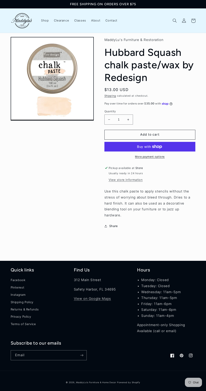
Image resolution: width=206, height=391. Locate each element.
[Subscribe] (81, 355)
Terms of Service (23, 324)
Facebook (18, 280)
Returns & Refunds (25, 309)
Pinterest (17, 287)
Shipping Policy (22, 302)
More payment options (150, 156)
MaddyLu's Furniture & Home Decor (96, 382)
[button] (174, 20)
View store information (126, 180)
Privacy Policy (21, 316)
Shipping (110, 95)
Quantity (110, 111)
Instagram (18, 295)
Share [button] (113, 226)
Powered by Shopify (128, 382)
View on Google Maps (92, 299)
